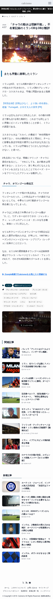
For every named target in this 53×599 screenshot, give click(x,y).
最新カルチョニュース (23, 285)
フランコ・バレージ (29, 298)
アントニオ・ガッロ (39, 289)
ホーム (6, 588)
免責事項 (24, 591)
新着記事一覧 (34, 591)
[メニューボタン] (49, 3)
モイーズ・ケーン (35, 302)
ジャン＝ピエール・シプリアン (15, 293)
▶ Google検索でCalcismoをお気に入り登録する (24, 274)
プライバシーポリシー (11, 591)
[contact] (30, 583)
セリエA (33, 293)
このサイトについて (18, 588)
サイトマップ (44, 588)
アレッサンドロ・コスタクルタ (17, 289)
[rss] (26, 583)
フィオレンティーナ (11, 298)
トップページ (45, 591)
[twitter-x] (23, 583)
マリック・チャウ (10, 302)
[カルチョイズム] (26, 3)
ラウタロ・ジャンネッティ (13, 306)
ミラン (8, 285)
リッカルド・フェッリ (35, 306)
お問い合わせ (32, 588)
